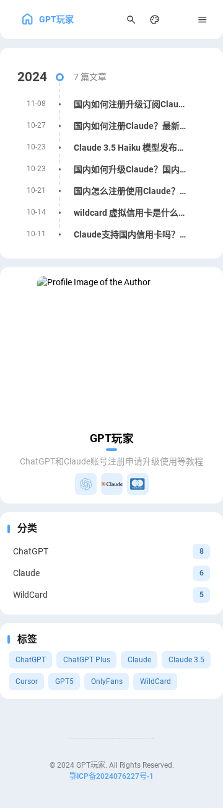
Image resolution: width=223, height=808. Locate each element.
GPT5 (64, 681)
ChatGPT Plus (86, 659)
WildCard (155, 681)
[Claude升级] (112, 484)
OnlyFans (107, 681)
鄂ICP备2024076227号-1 (111, 776)
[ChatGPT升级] (86, 484)
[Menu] (203, 19)
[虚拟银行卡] (138, 484)
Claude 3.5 (186, 659)
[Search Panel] (131, 19)
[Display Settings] (155, 19)
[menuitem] (179, 19)
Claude (139, 659)
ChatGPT (30, 659)
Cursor (26, 681)
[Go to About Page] (111, 350)
